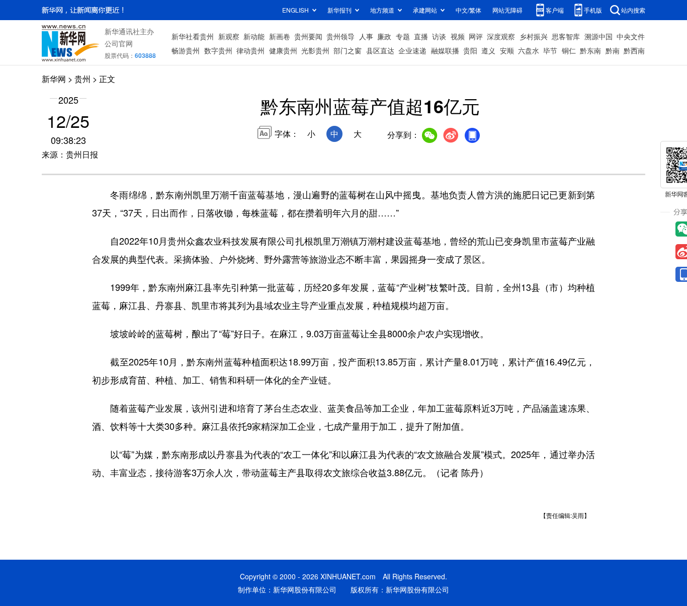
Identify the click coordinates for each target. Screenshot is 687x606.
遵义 (488, 50)
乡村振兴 (534, 36)
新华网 (54, 79)
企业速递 (412, 50)
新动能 (254, 36)
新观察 (228, 36)
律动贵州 (250, 50)
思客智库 (566, 36)
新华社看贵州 (192, 36)
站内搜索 (633, 10)
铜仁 (569, 50)
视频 (458, 36)
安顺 (507, 50)
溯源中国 (598, 36)
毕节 (550, 50)
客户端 (555, 10)
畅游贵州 (185, 50)
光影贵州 (315, 50)
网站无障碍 (507, 10)
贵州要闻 (308, 36)
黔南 (613, 50)
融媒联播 (445, 50)
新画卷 (279, 36)
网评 (476, 36)
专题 (403, 36)
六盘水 (528, 50)
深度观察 (501, 36)
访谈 (439, 36)
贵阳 (470, 50)
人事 (366, 36)
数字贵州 (218, 50)
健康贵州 (283, 50)
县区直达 (380, 50)
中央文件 (631, 36)
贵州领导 (340, 36)
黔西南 (634, 50)
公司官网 (119, 43)
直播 (421, 36)
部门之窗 (347, 50)
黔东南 (590, 50)
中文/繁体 (468, 10)
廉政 (384, 36)
